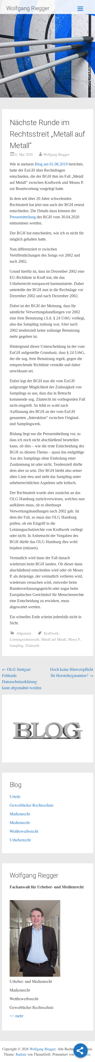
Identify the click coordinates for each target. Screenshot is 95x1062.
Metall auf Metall (53, 639)
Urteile (15, 796)
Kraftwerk (51, 633)
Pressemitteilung (23, 217)
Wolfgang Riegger (27, 8)
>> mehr (16, 1016)
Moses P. (74, 639)
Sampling (16, 645)
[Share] (80, 1050)
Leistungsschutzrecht (24, 639)
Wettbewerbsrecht (24, 831)
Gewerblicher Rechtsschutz (31, 805)
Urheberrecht (20, 839)
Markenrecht (20, 813)
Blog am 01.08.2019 (51, 164)
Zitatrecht (32, 645)
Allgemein (23, 633)
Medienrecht (20, 822)
